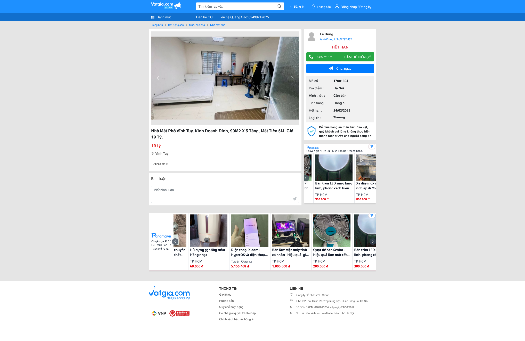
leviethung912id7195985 (336, 39)
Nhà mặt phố (217, 24)
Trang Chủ (157, 24)
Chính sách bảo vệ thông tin (237, 319)
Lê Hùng (326, 33)
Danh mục (163, 16)
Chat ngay (343, 68)
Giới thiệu (225, 294)
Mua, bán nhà (197, 24)
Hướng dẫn (226, 300)
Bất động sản (176, 24)
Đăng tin (299, 6)
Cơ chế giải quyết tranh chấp (237, 313)
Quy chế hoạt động (231, 307)
